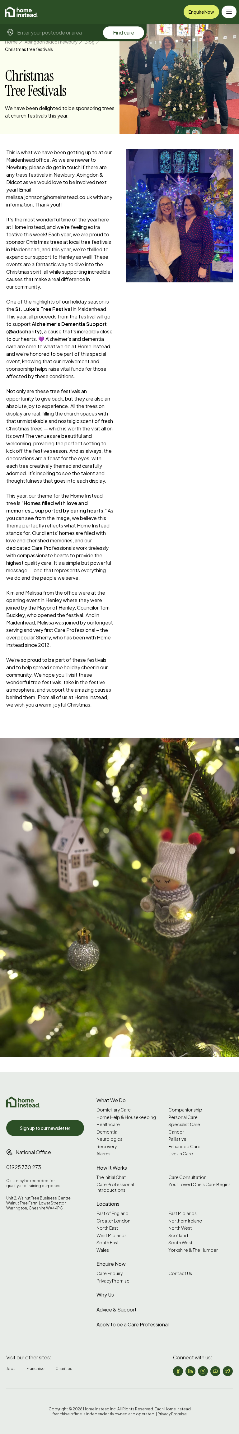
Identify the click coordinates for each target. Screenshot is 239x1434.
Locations (108, 1203)
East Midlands (182, 1213)
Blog (90, 41)
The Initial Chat (111, 1177)
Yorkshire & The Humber (193, 1250)
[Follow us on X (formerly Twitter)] (228, 1371)
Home (11, 41)
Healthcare (108, 1124)
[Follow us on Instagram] (203, 1371)
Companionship (185, 1109)
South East (107, 1242)
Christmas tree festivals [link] (29, 49)
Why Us (105, 1294)
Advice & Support (116, 1309)
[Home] (21, 12)
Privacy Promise (112, 1280)
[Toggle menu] (229, 12)
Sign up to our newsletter (45, 1128)
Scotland (178, 1235)
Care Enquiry (109, 1273)
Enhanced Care (184, 1146)
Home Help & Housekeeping (126, 1117)
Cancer (176, 1132)
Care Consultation (187, 1177)
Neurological (110, 1139)
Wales (102, 1250)
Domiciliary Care (113, 1109)
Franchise (35, 1368)
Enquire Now (201, 12)
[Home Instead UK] (23, 1102)
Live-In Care (180, 1153)
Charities (63, 1368)
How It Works (111, 1167)
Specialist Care (184, 1124)
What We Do (111, 1100)
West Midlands (111, 1235)
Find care (123, 32)
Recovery (106, 1146)
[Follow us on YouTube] (215, 1371)
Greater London (113, 1220)
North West (180, 1228)
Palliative (177, 1139)
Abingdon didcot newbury (51, 41)
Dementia (106, 1132)
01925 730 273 (23, 1167)
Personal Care (183, 1117)
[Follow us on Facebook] (178, 1371)
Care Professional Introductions (115, 1187)
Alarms (103, 1153)
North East (107, 1228)
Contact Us (180, 1273)
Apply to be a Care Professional (132, 1324)
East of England (112, 1213)
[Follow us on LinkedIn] (190, 1371)
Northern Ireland (185, 1220)
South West (180, 1242)
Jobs (11, 1368)
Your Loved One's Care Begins (199, 1184)
